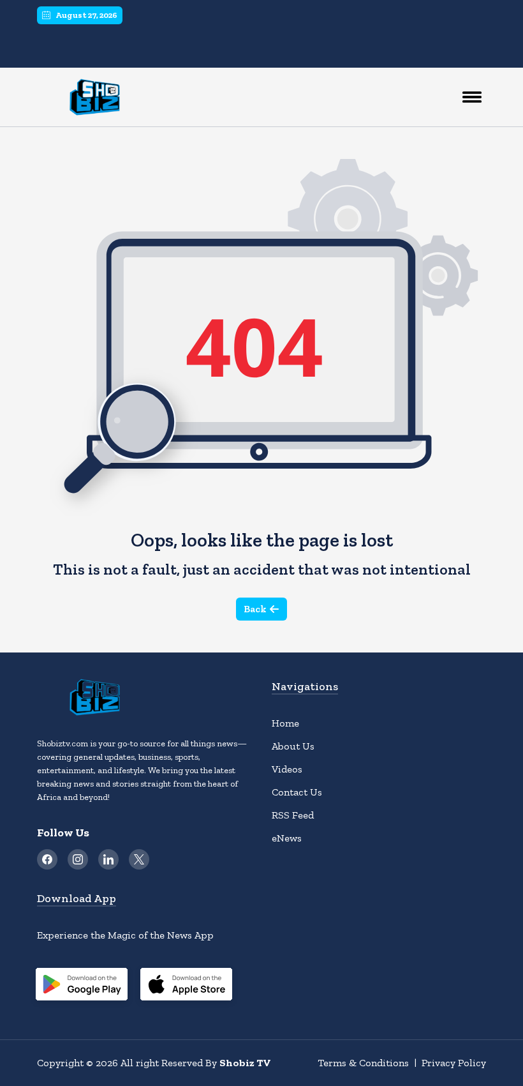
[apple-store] (186, 986)
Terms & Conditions (363, 1063)
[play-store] (81, 986)
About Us (293, 746)
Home (285, 723)
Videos (287, 769)
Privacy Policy (454, 1063)
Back (255, 609)
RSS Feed (293, 815)
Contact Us (297, 792)
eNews (287, 838)
